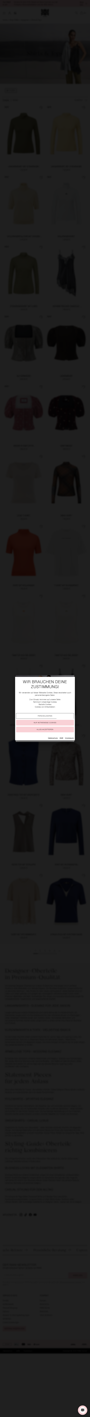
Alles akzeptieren (45, 729)
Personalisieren (45, 716)
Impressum (69, 738)
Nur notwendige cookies (45, 723)
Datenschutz (53, 738)
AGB (61, 738)
